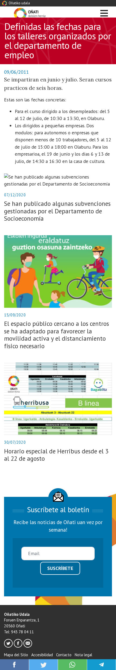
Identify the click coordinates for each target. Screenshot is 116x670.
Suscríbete (60, 568)
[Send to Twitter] (43, 664)
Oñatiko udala (19, 3)
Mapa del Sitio (16, 654)
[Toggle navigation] (104, 14)
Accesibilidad (42, 654)
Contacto (63, 654)
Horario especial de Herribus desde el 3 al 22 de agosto (56, 454)
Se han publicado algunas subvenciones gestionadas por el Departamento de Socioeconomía (57, 211)
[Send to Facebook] (14, 664)
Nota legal (83, 654)
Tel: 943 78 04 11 (19, 631)
